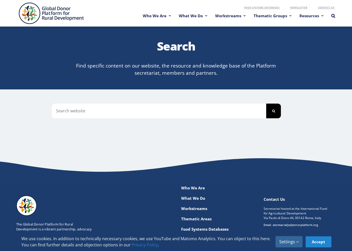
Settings (287, 242)
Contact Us (326, 7)
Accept (318, 241)
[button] (333, 19)
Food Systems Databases (262, 7)
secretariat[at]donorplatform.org (295, 225)
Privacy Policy (145, 245)
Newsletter (298, 7)
